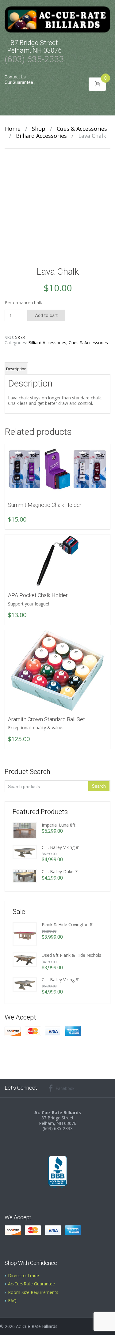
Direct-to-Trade (23, 1275)
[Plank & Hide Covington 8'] (25, 934)
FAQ (12, 1300)
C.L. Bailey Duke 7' (60, 871)
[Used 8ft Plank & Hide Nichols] (25, 959)
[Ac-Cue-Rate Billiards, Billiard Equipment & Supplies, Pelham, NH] (57, 1173)
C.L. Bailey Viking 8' (60, 847)
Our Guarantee (19, 82)
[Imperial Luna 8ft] (25, 830)
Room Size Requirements (33, 1292)
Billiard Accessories (41, 135)
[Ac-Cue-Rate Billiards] (57, 19)
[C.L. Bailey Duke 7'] (25, 875)
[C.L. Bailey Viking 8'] (25, 851)
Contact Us (15, 76)
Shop (38, 128)
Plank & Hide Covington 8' (67, 924)
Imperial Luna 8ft (58, 825)
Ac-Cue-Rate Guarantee (31, 1284)
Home (13, 128)
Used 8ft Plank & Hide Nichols (71, 955)
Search (99, 786)
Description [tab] (16, 368)
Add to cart (46, 315)
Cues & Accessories (82, 128)
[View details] (57, 470)
